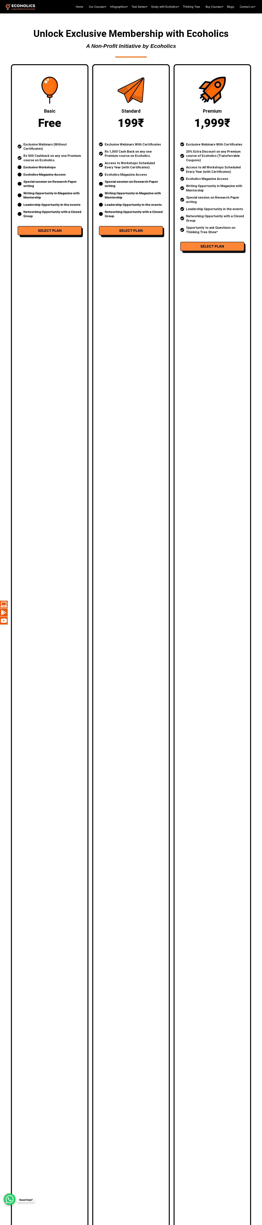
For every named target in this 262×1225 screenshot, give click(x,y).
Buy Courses (213, 6)
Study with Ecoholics (164, 6)
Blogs (230, 6)
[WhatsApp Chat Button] (9, 1199)
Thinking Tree (191, 6)
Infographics (118, 6)
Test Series (138, 6)
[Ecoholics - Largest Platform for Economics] (20, 7)
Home (79, 6)
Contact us (246, 6)
